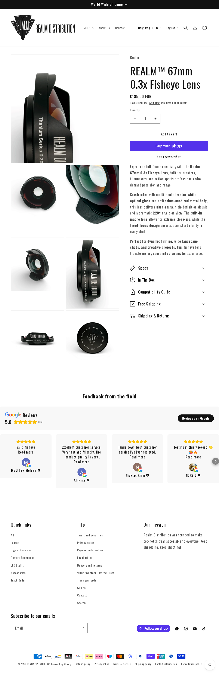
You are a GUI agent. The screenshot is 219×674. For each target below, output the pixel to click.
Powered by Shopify (61, 664)
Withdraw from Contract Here (95, 572)
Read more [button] (25, 452)
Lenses (15, 542)
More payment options (169, 156)
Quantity (134, 110)
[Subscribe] (82, 628)
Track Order (18, 580)
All (12, 535)
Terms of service (122, 664)
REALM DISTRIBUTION (38, 664)
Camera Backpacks (22, 557)
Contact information (166, 664)
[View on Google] (26, 462)
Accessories (18, 572)
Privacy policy (85, 542)
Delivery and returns (89, 565)
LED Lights (17, 565)
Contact (82, 595)
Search (81, 603)
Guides (81, 587)
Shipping (154, 102)
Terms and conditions (90, 535)
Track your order (87, 580)
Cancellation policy (191, 664)
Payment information (90, 550)
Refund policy (83, 664)
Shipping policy (143, 664)
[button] (88, 27)
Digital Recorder (21, 550)
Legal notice (84, 557)
